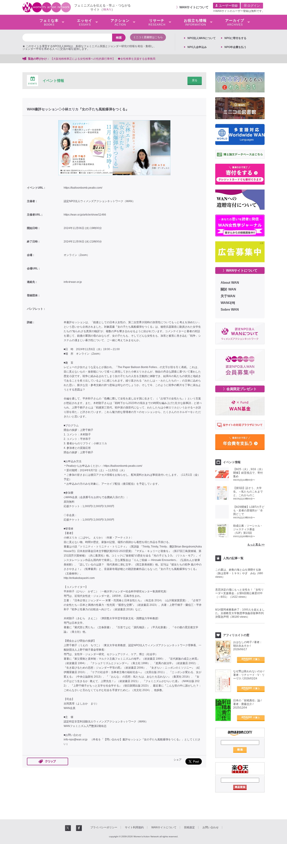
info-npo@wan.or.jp (75, 739)
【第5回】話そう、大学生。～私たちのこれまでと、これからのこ (248, 491)
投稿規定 (189, 827)
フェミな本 (49, 22)
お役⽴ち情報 (195, 22)
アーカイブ (234, 22)
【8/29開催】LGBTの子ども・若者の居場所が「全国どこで (248, 510)
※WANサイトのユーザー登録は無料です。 (239, 11)
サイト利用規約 (134, 827)
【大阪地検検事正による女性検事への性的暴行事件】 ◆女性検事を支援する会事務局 (102, 58)
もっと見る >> (256, 544)
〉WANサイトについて (240, 270)
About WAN (230, 282)
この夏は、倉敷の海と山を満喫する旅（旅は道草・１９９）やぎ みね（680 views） (239, 573)
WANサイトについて (194, 7)
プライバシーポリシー (103, 827)
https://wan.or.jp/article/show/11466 (85, 214)
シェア (178, 759)
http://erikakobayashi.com (79, 578)
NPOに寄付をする (235, 38)
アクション (120, 22)
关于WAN (228, 296)
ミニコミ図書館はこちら (148, 37)
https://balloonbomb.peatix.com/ (83, 187)
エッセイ (84, 22)
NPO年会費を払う (235, 47)
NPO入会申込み (197, 47)
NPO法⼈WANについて (201, 38)
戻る (194, 80)
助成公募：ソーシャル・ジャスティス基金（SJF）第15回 (248, 529)
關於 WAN (228, 289)
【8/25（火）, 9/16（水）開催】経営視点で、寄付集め (248, 473)
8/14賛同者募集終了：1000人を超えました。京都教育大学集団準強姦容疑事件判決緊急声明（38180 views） (240, 613)
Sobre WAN (230, 309)
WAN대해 (228, 303)
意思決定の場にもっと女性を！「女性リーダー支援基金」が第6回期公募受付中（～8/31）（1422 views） (239, 593)
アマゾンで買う (251, 660)
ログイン (253, 5)
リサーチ (156, 22)
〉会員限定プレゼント (240, 389)
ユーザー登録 (228, 5)
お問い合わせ (210, 827)
